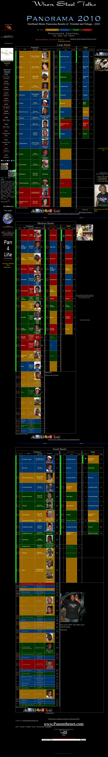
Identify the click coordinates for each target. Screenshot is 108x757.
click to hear (7, 63)
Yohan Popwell (45, 81)
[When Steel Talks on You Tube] (50, 212)
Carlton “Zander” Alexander (45, 168)
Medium (60, 35)
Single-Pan (71, 35)
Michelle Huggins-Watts (37, 283)
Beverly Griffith (37, 370)
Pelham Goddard (45, 71)
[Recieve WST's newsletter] (58, 212)
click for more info (102, 179)
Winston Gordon (45, 206)
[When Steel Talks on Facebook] (37, 212)
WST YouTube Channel (63, 730)
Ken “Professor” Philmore (45, 158)
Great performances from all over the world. (8, 235)
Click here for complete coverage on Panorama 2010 (63, 214)
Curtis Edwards (49, 490)
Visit (85, 319)
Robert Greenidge (45, 98)
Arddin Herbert (45, 106)
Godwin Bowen (37, 360)
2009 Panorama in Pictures (85, 212)
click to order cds (8, 35)
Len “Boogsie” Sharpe (45, 115)
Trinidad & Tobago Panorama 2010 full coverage (83, 39)
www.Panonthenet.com (64, 723)
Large (54, 35)
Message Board (40, 726)
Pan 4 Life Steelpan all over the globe (8, 226)
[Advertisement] (63, 11)
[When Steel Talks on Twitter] (41, 212)
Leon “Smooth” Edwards (45, 147)
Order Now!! (7, 267)
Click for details (65, 627)
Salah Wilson (49, 557)
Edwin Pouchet (45, 128)
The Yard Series (8, 258)
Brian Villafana (45, 89)
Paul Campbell (49, 518)
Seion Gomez (37, 272)
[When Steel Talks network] (33, 212)
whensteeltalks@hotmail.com (30, 720)
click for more (4, 201)
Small (65, 35)
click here (11, 36)
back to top (85, 209)
